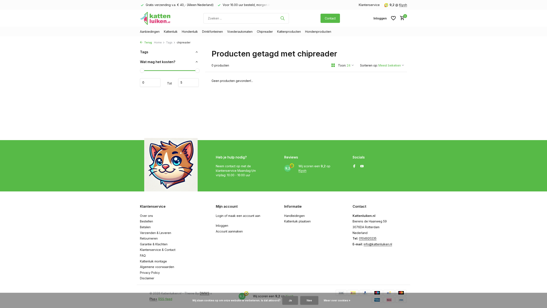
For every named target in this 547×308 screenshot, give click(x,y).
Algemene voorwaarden (157, 267)
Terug (148, 42)
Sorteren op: (369, 65)
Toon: (342, 65)
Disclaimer (147, 278)
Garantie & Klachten (154, 244)
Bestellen (146, 221)
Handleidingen (294, 216)
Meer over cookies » (337, 300)
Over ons (146, 216)
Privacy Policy (150, 272)
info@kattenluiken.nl (378, 244)
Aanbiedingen (150, 31)
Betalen (145, 227)
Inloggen (222, 225)
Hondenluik (190, 31)
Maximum (188, 82)
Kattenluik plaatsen (297, 221)
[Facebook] (354, 166)
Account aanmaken (229, 231)
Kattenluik (171, 31)
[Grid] (333, 65)
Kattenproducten (289, 31)
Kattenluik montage (153, 261)
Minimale (150, 82)
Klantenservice (369, 5)
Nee (309, 300)
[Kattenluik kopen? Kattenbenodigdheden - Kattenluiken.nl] (156, 18)
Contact (330, 18)
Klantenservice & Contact (157, 250)
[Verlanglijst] (393, 18)
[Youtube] (362, 166)
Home (158, 42)
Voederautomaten (240, 31)
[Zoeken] (282, 18)
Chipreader (265, 31)
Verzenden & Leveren (155, 233)
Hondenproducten (318, 31)
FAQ (143, 255)
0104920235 (367, 238)
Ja (290, 300)
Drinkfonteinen (212, 31)
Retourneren (149, 238)
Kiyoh (403, 5)
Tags (169, 42)
